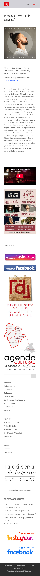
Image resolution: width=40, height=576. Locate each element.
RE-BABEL (8, 436)
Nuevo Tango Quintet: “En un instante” (20, 514)
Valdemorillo (9, 407)
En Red (31, 566)
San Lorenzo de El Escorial (15, 400)
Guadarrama (9, 396)
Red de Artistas (19, 568)
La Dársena (8, 566)
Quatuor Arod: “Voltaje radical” (16, 511)
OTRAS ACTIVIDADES (13, 433)
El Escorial (8, 389)
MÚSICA (7, 419)
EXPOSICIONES (10, 429)
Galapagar (8, 393)
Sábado (7, 449)
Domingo (8, 452)
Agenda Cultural (20, 566)
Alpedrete (8, 383)
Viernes (7, 445)
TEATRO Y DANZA (11, 422)
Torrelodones (9, 403)
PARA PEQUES (10, 426)
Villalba (7, 410)
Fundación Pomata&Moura (20, 490)
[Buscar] (33, 376)
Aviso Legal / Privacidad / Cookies (19, 571)
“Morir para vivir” (11, 524)
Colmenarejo (9, 386)
